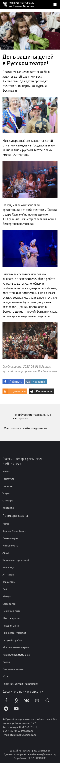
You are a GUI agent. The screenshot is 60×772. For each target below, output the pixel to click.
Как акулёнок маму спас (16, 654)
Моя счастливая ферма (15, 647)
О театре (7, 500)
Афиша (6, 471)
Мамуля (6, 596)
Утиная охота (10, 545)
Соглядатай (9, 603)
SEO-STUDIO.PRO (37, 758)
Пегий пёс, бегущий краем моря (20, 683)
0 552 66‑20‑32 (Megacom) (18, 730)
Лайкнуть (16, 382)
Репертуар (8, 478)
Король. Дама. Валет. (14, 531)
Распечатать (44, 391)
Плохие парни (10, 538)
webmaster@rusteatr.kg (43, 754)
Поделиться (18, 391)
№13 (5, 676)
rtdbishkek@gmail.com (23, 734)
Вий (4, 589)
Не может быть (11, 611)
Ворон (6, 662)
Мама (5, 523)
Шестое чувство (11, 618)
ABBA (5, 552)
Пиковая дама (10, 625)
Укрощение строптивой (15, 560)
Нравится (38, 382)
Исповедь (8, 567)
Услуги (6, 493)
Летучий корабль (12, 640)
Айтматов (8, 574)
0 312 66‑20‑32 (28, 727)
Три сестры (8, 582)
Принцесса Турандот (14, 632)
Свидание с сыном (13, 669)
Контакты (8, 507)
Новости (7, 486)
